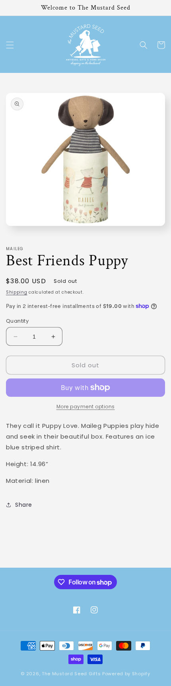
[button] (10, 45)
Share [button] (23, 505)
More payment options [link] (85, 406)
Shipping (16, 292)
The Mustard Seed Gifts (71, 673)
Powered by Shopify (126, 673)
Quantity (17, 321)
